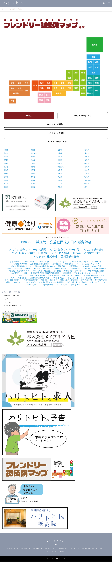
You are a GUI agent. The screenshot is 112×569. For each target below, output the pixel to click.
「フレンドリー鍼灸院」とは (12, 305)
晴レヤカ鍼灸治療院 (96, 271)
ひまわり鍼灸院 (31, 285)
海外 (86, 187)
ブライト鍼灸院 (99, 268)
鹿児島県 (87, 180)
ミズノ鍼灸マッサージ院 (64, 249)
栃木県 (6, 177)
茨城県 (6, 173)
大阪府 (60, 157)
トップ (6, 299)
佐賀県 (86, 163)
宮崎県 (86, 177)
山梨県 (33, 170)
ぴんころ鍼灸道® (93, 249)
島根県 (60, 173)
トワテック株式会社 (45, 256)
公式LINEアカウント (88, 548)
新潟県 (33, 157)
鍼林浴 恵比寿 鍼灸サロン (21, 266)
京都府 (60, 153)
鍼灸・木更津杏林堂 (18, 278)
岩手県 (6, 157)
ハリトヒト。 (8, 302)
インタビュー (11, 548)
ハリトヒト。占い (75, 548)
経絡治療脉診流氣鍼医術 (39, 278)
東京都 (33, 150)
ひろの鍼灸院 (86, 280)
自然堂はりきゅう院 (14, 268)
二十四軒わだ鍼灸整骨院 (39, 264)
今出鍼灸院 (66, 273)
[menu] (108, 3)
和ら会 (77, 253)
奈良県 (60, 163)
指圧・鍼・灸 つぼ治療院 (77, 282)
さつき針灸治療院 (47, 285)
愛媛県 (86, 153)
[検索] (104, 3)
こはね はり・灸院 (15, 275)
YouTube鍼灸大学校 (23, 253)
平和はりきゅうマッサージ (74, 271)
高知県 (86, 157)
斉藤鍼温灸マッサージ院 (80, 268)
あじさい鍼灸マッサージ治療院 (27, 249)
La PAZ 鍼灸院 (29, 262)
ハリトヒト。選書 (22, 548)
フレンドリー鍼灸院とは (56, 124)
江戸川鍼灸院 (97, 262)
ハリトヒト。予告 (34, 548)
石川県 (33, 163)
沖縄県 (86, 184)
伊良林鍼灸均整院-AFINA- (44, 266)
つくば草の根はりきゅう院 (93, 275)
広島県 (60, 180)
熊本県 (86, 170)
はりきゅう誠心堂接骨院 (35, 275)
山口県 (60, 184)
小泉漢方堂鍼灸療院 (30, 280)
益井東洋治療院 (101, 280)
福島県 (6, 170)
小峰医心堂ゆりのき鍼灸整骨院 (51, 282)
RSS (56, 544)
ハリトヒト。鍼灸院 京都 (56, 141)
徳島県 (60, 187)
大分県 (86, 173)
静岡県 (33, 180)
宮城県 (6, 160)
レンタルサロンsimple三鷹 (91, 266)
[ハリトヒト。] (13, 3)
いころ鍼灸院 (62, 285)
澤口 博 (44, 280)
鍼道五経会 (73, 266)
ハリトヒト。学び (46, 548)
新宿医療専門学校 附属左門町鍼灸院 (45, 273)
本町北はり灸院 (58, 278)
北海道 (6, 150)
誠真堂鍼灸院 (53, 275)
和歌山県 (61, 167)
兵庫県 (60, 160)
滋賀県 (60, 150)
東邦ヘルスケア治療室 (69, 280)
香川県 (86, 150)
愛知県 (33, 184)
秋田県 (6, 163)
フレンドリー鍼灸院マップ (60, 548)
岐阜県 (33, 177)
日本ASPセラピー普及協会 (53, 253)
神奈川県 (34, 153)
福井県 (33, 167)
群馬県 (6, 180)
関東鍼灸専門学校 (20, 264)
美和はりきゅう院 (13, 282)
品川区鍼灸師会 (70, 256)
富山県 (33, 160)
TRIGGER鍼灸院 (33, 242)
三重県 (33, 187)
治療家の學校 (92, 253)
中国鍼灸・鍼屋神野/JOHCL (19, 271)
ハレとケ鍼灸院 (44, 262)
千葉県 (6, 187)
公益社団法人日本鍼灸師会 (71, 242)
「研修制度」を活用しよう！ (12, 295)
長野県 (33, 173)
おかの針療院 (15, 262)
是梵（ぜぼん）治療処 (71, 275)
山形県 (6, 167)
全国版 (29, 116)
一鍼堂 (24, 273)
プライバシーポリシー (50, 551)
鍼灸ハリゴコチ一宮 (98, 282)
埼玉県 (6, 184)
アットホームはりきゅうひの (88, 264)
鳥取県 (60, 170)
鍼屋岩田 (97, 278)
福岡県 (86, 160)
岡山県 (60, 177)
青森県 (6, 153)
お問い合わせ (63, 551)
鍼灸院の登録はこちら (83, 116)
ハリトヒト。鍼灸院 (56, 133)
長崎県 (86, 167)
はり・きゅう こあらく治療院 (79, 278)
